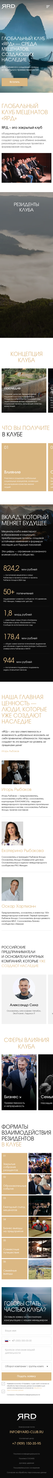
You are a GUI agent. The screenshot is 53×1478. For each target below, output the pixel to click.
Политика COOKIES (26, 1459)
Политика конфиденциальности (26, 1454)
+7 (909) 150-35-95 (26, 1443)
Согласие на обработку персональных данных (26, 1472)
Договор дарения (26, 1463)
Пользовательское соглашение (26, 1468)
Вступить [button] (15, 82)
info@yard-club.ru (26, 1432)
